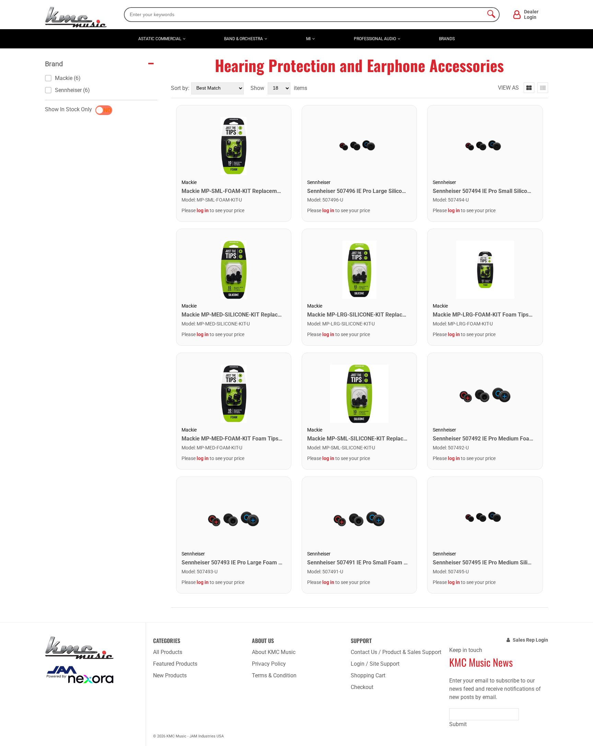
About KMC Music (273, 652)
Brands (447, 38)
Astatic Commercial (159, 38)
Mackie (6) (68, 78)
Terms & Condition (274, 675)
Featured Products (175, 664)
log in (203, 210)
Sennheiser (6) (72, 90)
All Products (167, 652)
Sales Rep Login (530, 640)
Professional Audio (375, 38)
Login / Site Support (375, 664)
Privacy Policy (269, 664)
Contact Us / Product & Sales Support (396, 652)
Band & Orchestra (243, 38)
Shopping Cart (368, 675)
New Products (170, 675)
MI (308, 38)
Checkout (362, 687)
